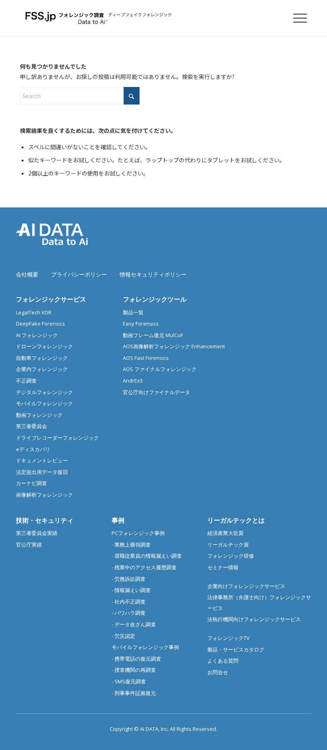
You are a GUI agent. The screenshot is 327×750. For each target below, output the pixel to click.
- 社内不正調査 (129, 601)
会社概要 (27, 274)
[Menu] (296, 18)
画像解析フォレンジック (44, 494)
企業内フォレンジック (42, 369)
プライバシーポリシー (79, 274)
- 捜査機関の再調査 (134, 669)
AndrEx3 (133, 380)
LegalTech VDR (33, 312)
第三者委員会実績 (36, 533)
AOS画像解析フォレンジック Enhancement (174, 346)
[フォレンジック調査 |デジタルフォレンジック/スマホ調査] (99, 18)
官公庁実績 (29, 544)
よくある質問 (222, 660)
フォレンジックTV (228, 637)
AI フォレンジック (37, 335)
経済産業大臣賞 (225, 533)
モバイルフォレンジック (44, 403)
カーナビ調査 (31, 483)
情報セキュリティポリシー (153, 274)
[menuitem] (296, 18)
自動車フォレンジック (42, 357)
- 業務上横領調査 (131, 544)
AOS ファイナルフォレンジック (160, 369)
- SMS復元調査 (129, 681)
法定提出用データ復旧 (42, 472)
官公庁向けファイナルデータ (156, 392)
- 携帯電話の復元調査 (136, 658)
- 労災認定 (123, 635)
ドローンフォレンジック (44, 346)
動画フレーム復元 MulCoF (153, 335)
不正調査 (26, 380)
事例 (118, 520)
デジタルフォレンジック (44, 392)
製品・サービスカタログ (235, 649)
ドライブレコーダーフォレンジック (57, 437)
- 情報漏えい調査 (131, 590)
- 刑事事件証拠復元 (134, 693)
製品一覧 (133, 312)
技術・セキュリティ (44, 520)
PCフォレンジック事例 (138, 533)
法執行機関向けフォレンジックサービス (254, 619)
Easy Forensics (141, 323)
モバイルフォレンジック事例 (145, 647)
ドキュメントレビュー (42, 460)
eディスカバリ (33, 449)
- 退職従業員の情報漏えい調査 (147, 555)
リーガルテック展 (228, 544)
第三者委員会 (31, 426)
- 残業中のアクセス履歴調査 (144, 567)
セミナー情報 (222, 567)
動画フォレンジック (39, 414)
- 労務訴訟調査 (129, 578)
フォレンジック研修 (230, 555)
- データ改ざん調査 (134, 624)
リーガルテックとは (236, 520)
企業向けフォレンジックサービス (246, 586)
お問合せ (217, 672)
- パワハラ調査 (129, 612)
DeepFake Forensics (40, 323)
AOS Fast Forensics (146, 357)
